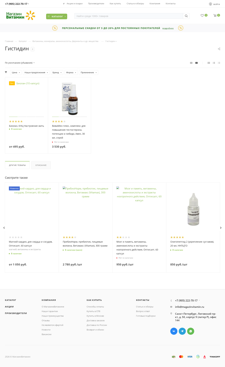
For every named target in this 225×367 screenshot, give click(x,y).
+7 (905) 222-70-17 (16, 3)
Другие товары (17, 165)
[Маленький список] (191, 62)
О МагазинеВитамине (53, 306)
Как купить (94, 300)
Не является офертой (52, 325)
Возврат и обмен (95, 329)
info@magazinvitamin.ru (189, 306)
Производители (16, 313)
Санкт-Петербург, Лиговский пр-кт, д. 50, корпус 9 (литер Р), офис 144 (195, 317)
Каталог (10, 300)
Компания (49, 300)
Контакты (142, 300)
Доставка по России (97, 325)
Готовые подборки (145, 315)
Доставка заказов (95, 320)
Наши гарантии (50, 311)
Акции (9, 306)
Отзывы (46, 320)
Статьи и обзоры (144, 306)
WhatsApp (190, 331)
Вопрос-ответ (143, 311)
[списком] (214, 62)
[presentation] (4, 227)
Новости (46, 329)
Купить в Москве (95, 315)
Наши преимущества (53, 315)
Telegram (182, 331)
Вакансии (46, 334)
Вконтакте (173, 331)
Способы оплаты (95, 306)
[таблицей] (219, 62)
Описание (40, 165)
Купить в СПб (93, 311)
